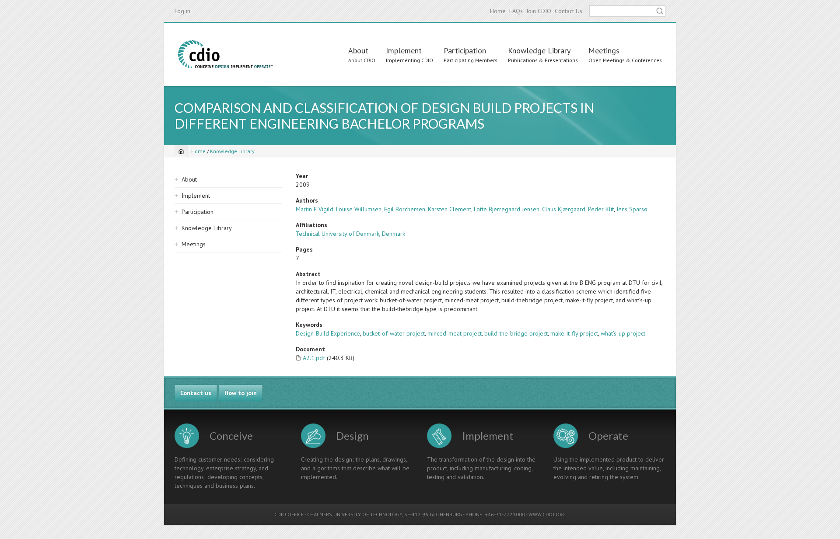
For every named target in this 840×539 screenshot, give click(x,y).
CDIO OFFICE (289, 514)
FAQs (516, 11)
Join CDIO (538, 11)
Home (498, 11)
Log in (182, 11)
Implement (404, 51)
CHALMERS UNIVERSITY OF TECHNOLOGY (354, 514)
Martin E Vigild (314, 209)
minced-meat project (454, 333)
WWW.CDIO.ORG (547, 514)
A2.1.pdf (314, 358)
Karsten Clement (449, 209)
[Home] (225, 54)
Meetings (604, 51)
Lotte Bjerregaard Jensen (506, 209)
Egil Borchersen (404, 209)
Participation (465, 51)
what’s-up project (623, 333)
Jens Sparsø (632, 209)
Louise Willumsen (359, 209)
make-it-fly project (574, 333)
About (358, 51)
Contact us (195, 393)
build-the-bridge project (516, 333)
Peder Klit (601, 209)
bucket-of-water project (394, 333)
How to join (240, 393)
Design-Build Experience (328, 333)
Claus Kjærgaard (563, 209)
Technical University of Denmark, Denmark (350, 234)
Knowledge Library (539, 51)
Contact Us (568, 11)
